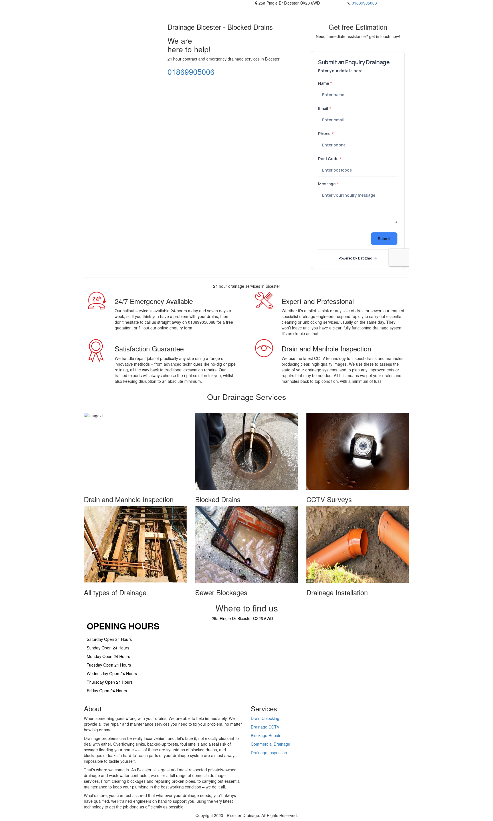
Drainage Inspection (269, 752)
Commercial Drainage (270, 744)
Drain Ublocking (265, 718)
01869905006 (364, 3)
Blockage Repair (265, 735)
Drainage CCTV (265, 727)
